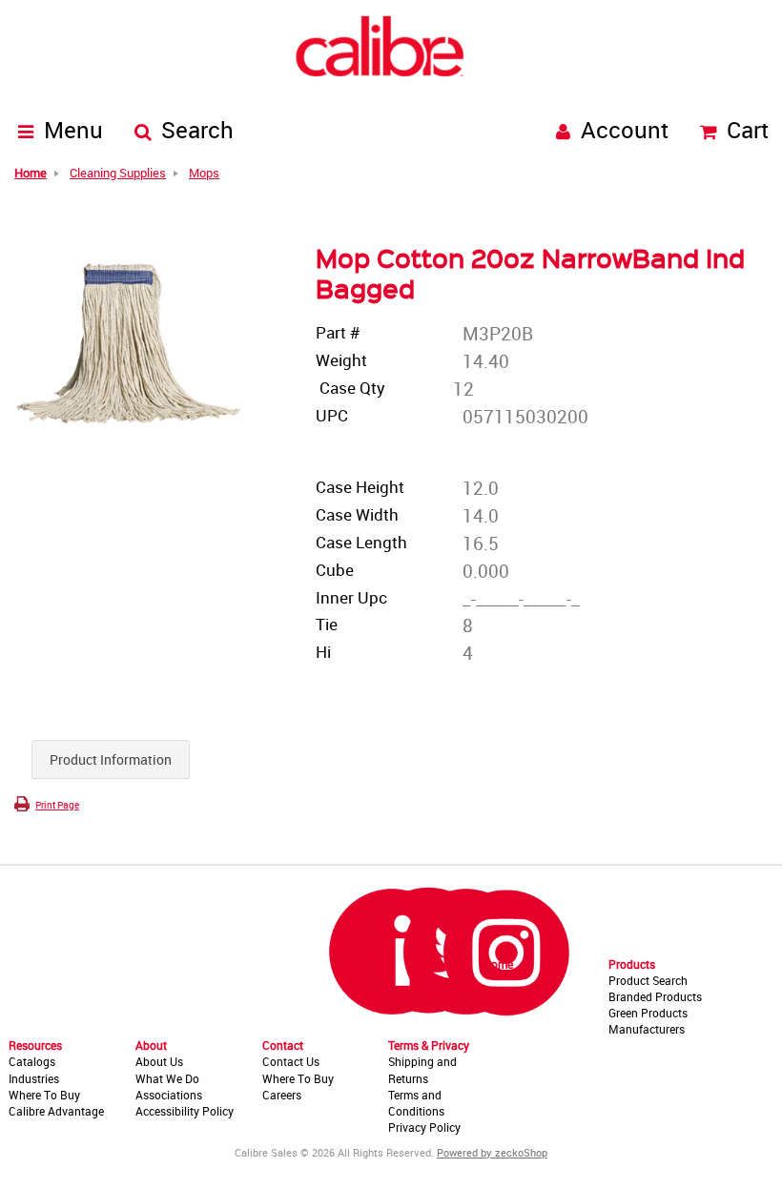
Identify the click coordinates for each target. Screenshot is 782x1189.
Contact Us (290, 1061)
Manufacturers (646, 1028)
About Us (159, 1061)
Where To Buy (44, 1094)
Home (498, 964)
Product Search (648, 980)
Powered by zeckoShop (492, 1152)
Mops (204, 173)
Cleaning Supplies (118, 173)
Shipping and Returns (422, 1069)
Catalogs (32, 1061)
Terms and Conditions (416, 1102)
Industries (34, 1078)
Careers (281, 1094)
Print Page (57, 804)
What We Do (167, 1078)
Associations (168, 1094)
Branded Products (655, 996)
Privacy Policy (424, 1127)
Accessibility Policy (184, 1110)
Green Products (648, 1012)
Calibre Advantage (56, 1110)
